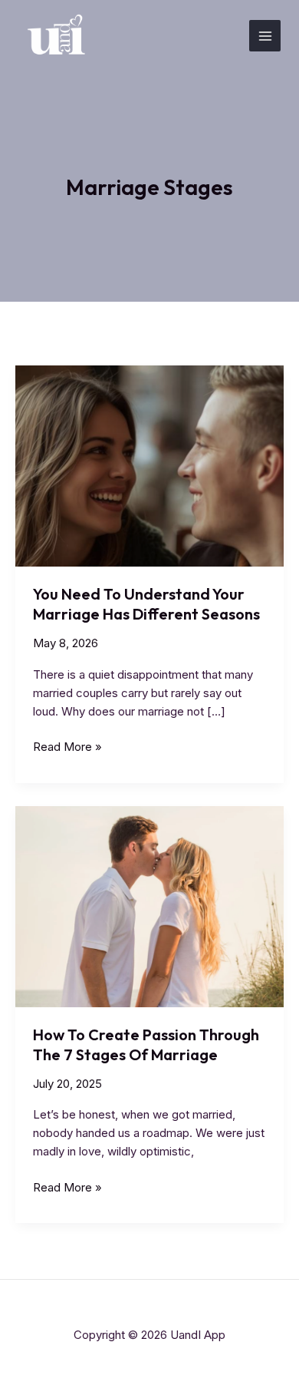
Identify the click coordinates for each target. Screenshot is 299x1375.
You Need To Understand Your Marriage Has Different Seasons (146, 603)
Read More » (67, 747)
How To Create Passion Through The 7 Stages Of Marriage (146, 1044)
